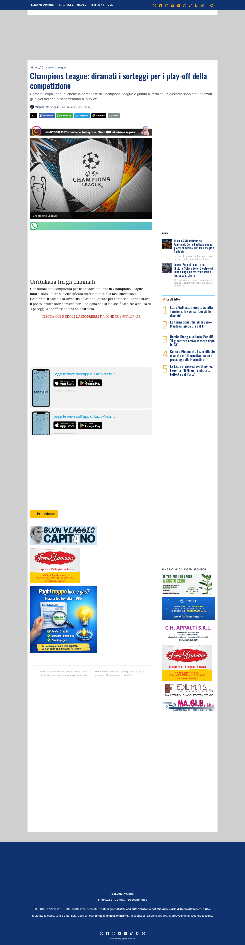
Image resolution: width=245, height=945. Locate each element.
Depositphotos (137, 899)
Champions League (54, 67)
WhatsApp (65, 115)
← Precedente (44, 513)
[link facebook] (161, 5)
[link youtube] (173, 5)
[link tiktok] (191, 5)
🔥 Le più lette (171, 299)
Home (34, 67)
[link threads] (203, 5)
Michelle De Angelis (47, 107)
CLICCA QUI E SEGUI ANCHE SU (91, 316)
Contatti (111, 5)
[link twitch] (197, 5)
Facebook (48, 115)
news (165, 233)
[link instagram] (167, 5)
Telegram (83, 115)
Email (115, 115)
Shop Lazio (105, 899)
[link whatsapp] (185, 5)
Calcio (70, 5)
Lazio (62, 5)
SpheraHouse (128, 938)
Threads (100, 115)
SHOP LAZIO (97, 5)
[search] (212, 5)
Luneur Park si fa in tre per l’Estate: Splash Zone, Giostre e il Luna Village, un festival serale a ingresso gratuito (193, 270)
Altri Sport (83, 5)
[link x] (155, 5)
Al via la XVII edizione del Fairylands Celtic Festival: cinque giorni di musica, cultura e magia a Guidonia (194, 246)
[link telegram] (179, 5)
